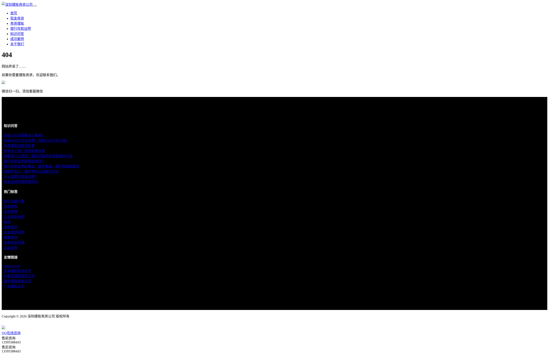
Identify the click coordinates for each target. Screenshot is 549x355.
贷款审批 (11, 206)
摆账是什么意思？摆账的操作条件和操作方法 (38, 156)
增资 (7, 222)
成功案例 (17, 39)
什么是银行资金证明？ (21, 176)
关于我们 (17, 44)
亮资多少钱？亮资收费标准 (24, 151)
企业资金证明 (14, 217)
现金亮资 (17, 18)
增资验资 (11, 227)
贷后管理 (11, 211)
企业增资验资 (14, 232)
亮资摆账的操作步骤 (19, 146)
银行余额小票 (14, 201)
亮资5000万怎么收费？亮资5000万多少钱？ (36, 140)
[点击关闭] (2, 324)
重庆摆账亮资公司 (17, 281)
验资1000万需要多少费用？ (24, 135)
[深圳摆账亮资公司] (17, 4)
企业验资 (11, 247)
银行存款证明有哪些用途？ (24, 161)
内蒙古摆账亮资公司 (19, 276)
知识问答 (17, 34)
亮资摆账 (17, 23)
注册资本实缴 (14, 242)
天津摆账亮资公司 (17, 271)
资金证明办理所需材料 (21, 182)
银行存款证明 (20, 28)
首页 (13, 13)
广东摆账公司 (14, 286)
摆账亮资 (11, 237)
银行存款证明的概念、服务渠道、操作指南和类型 (41, 166)
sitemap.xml (12, 266)
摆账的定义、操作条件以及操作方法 (31, 171)
